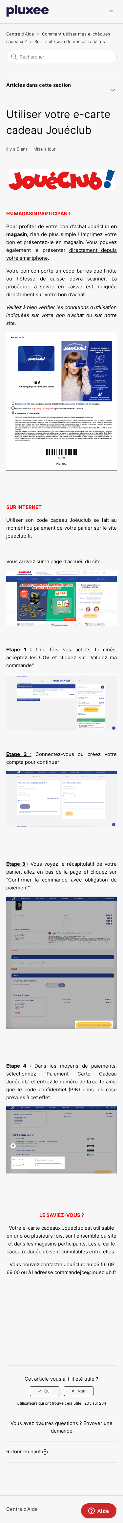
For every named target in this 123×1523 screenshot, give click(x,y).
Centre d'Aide (20, 33)
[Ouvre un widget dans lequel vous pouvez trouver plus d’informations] (98, 1511)
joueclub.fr (18, 536)
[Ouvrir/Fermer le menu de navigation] (111, 11)
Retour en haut (23, 1451)
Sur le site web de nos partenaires (69, 41)
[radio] (44, 1391)
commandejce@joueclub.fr (85, 1272)
